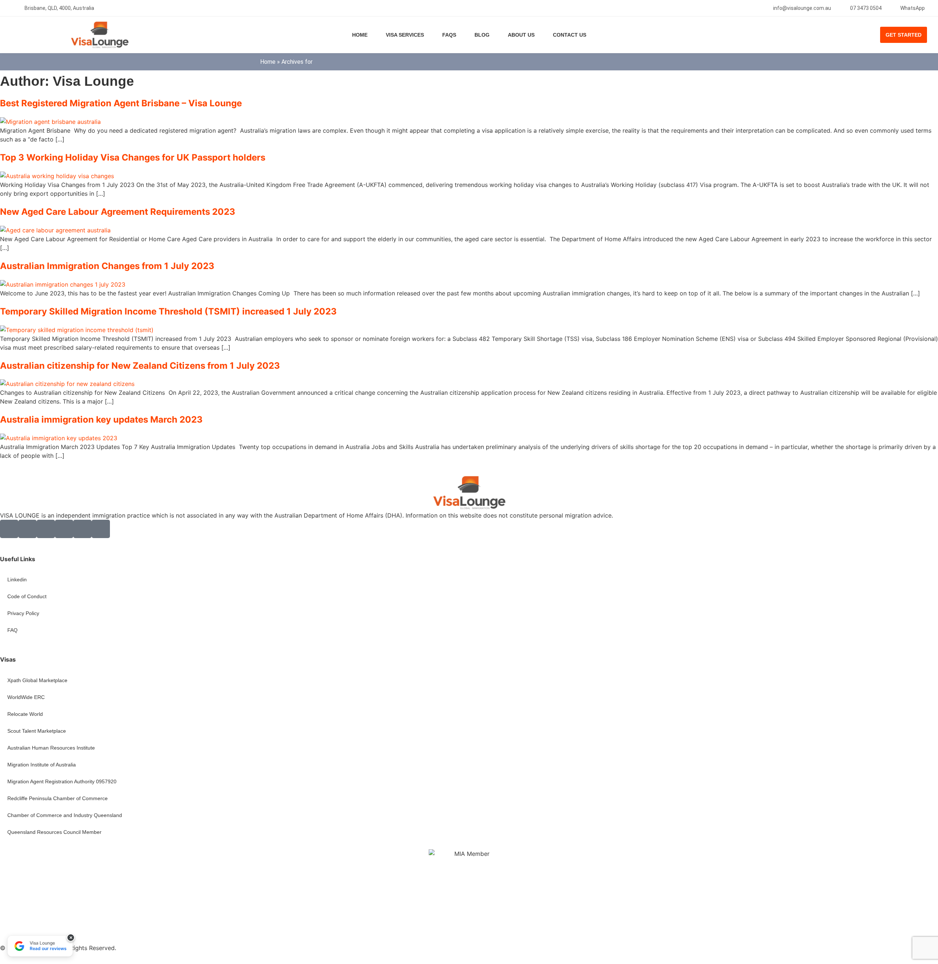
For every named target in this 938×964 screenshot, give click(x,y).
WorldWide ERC (26, 697)
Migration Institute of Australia (41, 765)
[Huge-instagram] (64, 529)
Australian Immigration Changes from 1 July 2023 (107, 266)
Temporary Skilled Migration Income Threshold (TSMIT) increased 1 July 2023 (168, 311)
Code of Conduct (27, 596)
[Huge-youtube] (82, 529)
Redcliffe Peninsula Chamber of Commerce (57, 798)
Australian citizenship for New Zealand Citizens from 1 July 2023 (140, 365)
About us (521, 35)
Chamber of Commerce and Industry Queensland (64, 815)
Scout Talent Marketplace (36, 731)
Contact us (569, 35)
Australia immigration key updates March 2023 (101, 419)
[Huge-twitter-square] (27, 529)
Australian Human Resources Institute (51, 748)
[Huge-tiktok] (101, 529)
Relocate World (25, 714)
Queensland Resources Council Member (54, 832)
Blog (482, 35)
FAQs (449, 35)
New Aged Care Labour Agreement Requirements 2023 (117, 211)
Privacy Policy (23, 613)
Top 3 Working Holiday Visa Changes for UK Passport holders (132, 157)
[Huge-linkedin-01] (46, 529)
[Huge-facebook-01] (9, 529)
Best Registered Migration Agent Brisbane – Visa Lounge (121, 103)
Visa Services (405, 35)
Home (360, 35)
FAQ (12, 630)
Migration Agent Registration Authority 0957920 (62, 781)
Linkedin (17, 579)
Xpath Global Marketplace (37, 680)
